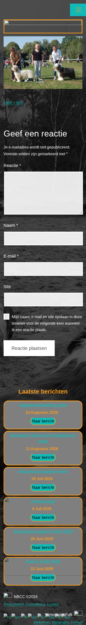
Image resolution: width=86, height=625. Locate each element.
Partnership (43, 501)
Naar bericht (43, 421)
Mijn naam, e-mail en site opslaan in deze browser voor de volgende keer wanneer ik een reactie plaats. (47, 323)
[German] (33, 617)
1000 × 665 (13, 103)
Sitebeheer (41, 622)
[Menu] (78, 10)
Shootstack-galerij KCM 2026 (43, 531)
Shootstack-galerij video (43, 471)
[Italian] (58, 617)
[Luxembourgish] (41, 617)
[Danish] (50, 617)
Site (7, 286)
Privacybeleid (14, 604)
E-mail (11, 256)
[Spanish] (66, 617)
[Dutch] (7, 617)
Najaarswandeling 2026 (43, 405)
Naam (11, 225)
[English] (16, 617)
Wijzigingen (60, 622)
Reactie (12, 165)
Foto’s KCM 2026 (43, 561)
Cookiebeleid (35, 604)
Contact (53, 604)
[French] (24, 617)
